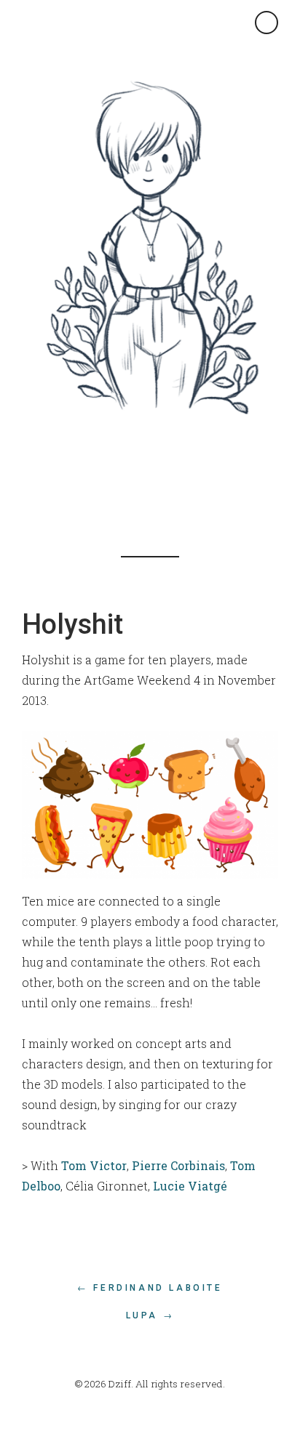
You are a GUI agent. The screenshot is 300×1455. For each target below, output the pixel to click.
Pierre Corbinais (178, 1165)
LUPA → (150, 1315)
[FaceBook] (109, 476)
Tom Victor (94, 1165)
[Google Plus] (175, 476)
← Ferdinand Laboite (149, 1288)
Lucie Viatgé (190, 1185)
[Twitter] (142, 476)
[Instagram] (208, 476)
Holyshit (72, 624)
